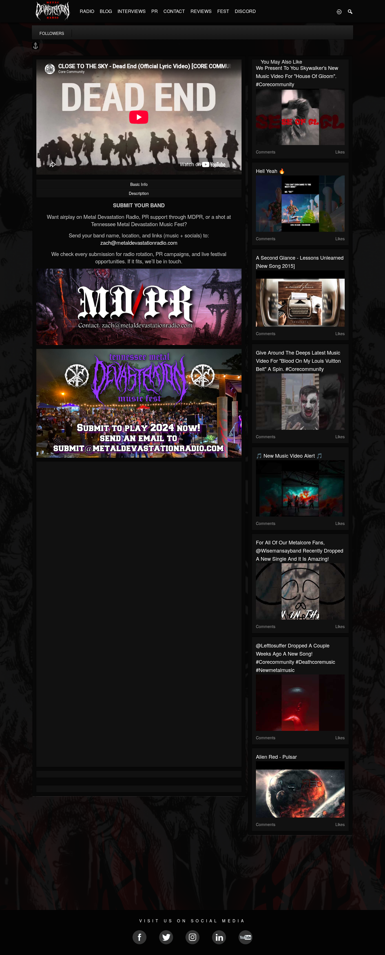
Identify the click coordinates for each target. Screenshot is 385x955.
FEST (223, 11)
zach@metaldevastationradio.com (139, 242)
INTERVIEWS (132, 11)
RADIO (87, 11)
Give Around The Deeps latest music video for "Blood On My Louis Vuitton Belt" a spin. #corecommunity (298, 360)
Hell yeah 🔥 (270, 170)
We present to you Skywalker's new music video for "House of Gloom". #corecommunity (297, 76)
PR (154, 11)
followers (51, 33)
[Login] (339, 11)
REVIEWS (201, 11)
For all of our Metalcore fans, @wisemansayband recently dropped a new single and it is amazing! (299, 550)
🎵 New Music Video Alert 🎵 (289, 455)
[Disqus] (139, 541)
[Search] (350, 11)
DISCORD (245, 11)
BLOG (106, 11)
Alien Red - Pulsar (276, 756)
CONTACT (174, 11)
